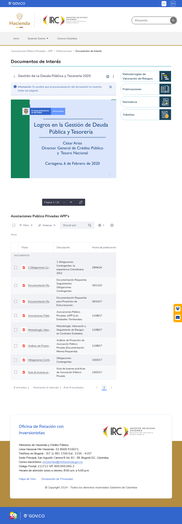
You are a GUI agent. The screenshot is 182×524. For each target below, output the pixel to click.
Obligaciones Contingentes (39, 360)
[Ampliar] (80, 202)
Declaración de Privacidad (57, 479)
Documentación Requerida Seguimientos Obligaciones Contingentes (39, 285)
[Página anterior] (64, 202)
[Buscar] (173, 20)
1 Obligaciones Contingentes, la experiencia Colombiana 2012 (39, 267)
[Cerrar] (110, 87)
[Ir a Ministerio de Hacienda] (19, 20)
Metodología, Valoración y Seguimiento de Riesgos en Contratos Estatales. (39, 330)
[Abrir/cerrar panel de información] (112, 225)
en (173, 3)
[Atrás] (14, 76)
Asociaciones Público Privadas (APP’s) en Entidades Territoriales (39, 315)
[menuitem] (16, 38)
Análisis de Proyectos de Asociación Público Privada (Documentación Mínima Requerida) (39, 345)
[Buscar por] (90, 225)
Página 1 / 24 (51, 202)
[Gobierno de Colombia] (17, 3)
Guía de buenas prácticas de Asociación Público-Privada (39, 372)
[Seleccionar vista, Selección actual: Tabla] (101, 225)
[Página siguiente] (70, 202)
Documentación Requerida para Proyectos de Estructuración (39, 301)
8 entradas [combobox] (20, 387)
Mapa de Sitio (27, 479)
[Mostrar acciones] (113, 76)
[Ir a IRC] (64, 20)
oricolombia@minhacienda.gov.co (62, 462)
